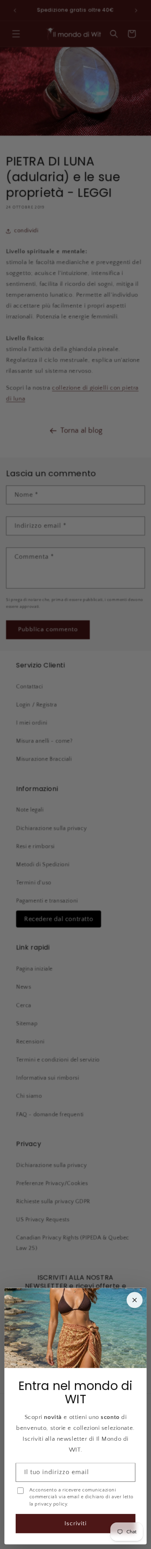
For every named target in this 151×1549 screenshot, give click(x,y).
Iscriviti (75, 1523)
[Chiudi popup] (134, 1300)
